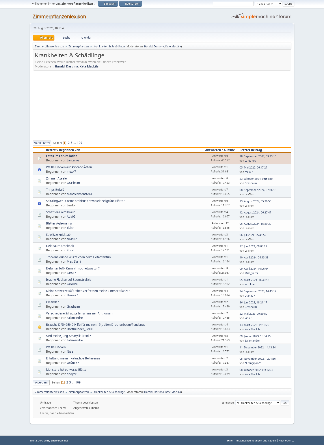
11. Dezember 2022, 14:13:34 (258, 347)
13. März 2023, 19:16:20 (254, 325)
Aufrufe (229, 150)
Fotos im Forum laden (61, 156)
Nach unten (42, 143)
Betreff (51, 150)
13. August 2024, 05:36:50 (255, 201)
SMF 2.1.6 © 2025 (39, 440)
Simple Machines (59, 440)
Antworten (213, 150)
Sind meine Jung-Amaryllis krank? (68, 336)
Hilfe (230, 440)
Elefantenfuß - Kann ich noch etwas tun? (73, 268)
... (75, 143)
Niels (70, 351)
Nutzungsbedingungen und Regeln (255, 440)
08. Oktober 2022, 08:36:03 (256, 370)
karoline (72, 284)
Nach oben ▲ (286, 440)
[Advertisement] (162, 105)
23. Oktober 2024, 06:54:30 (256, 179)
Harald (148, 46)
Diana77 (72, 295)
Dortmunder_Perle (80, 329)
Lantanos (73, 160)
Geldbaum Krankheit (60, 246)
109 (79, 143)
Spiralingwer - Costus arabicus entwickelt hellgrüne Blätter (85, 201)
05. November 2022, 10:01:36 (258, 359)
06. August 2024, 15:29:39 (255, 224)
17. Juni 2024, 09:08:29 (253, 246)
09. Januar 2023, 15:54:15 (255, 336)
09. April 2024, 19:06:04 (254, 269)
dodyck (71, 374)
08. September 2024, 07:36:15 (258, 190)
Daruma (159, 46)
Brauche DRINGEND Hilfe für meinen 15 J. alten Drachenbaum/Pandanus (95, 325)
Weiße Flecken (56, 347)
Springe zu (228, 402)
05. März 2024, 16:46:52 (254, 280)
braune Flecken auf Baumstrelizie (68, 280)
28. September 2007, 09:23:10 (258, 156)
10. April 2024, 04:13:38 (254, 257)
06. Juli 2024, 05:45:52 (253, 235)
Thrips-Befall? (55, 190)
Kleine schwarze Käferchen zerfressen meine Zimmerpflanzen (88, 291)
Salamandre (75, 318)
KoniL (70, 250)
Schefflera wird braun (60, 212)
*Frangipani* (253, 363)
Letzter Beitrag (251, 150)
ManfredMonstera (79, 194)
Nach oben (41, 382)
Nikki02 (72, 239)
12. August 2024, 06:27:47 (255, 212)
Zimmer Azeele (56, 178)
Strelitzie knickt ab (58, 235)
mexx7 (71, 172)
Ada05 (71, 217)
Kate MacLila (173, 46)
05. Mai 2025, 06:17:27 (253, 167)
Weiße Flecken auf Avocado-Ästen (69, 167)
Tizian (70, 228)
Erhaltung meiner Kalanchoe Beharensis (73, 358)
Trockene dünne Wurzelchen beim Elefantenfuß (78, 257)
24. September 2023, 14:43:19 (258, 291)
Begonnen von (69, 150)
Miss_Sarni (74, 262)
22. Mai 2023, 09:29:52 (253, 314)
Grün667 (73, 363)
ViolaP (248, 318)
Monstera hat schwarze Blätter (67, 370)
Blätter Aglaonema (59, 223)
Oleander (52, 302)
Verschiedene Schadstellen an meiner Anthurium (79, 313)
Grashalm (73, 183)
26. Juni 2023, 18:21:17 (253, 302)
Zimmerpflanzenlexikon (59, 16)
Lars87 (71, 273)
